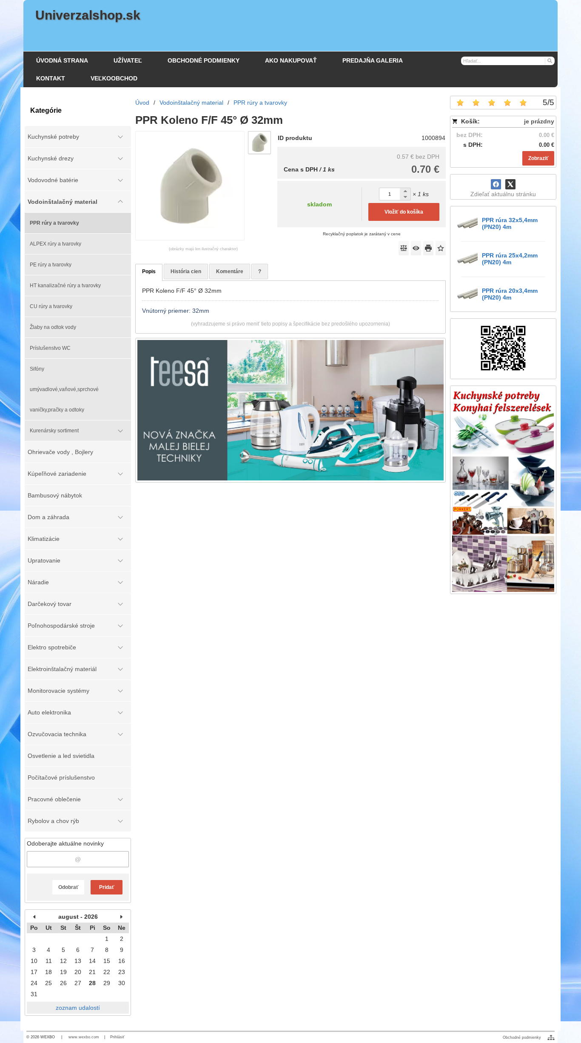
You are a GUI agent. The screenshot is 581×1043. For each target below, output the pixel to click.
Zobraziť (538, 158)
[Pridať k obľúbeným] (441, 248)
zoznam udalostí (78, 1007)
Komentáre (229, 271)
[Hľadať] (549, 60)
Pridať (106, 887)
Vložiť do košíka (403, 212)
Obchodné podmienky (522, 1037)
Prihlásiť (117, 1037)
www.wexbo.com (83, 1037)
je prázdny (539, 121)
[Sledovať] (416, 248)
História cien (186, 271)
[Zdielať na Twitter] (510, 184)
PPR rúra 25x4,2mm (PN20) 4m (510, 259)
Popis (149, 271)
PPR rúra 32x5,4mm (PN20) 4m (510, 223)
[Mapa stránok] (551, 1037)
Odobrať (68, 887)
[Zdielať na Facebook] (496, 184)
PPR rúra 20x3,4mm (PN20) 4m (510, 294)
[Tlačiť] (428, 248)
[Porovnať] (404, 248)
